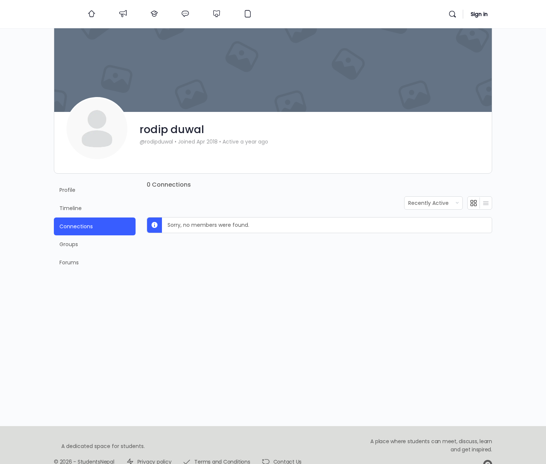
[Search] (452, 14)
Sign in (479, 14)
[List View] (486, 203)
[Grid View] (474, 203)
